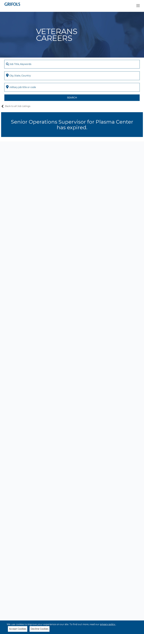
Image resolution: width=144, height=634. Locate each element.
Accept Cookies (17, 629)
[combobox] (72, 64)
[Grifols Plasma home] (12, 4)
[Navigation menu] (138, 6)
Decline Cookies (39, 629)
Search (72, 97)
